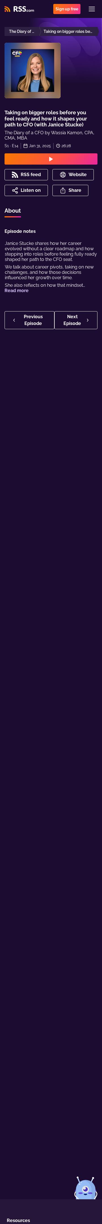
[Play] (51, 159)
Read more (17, 290)
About (13, 210)
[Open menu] (91, 9)
